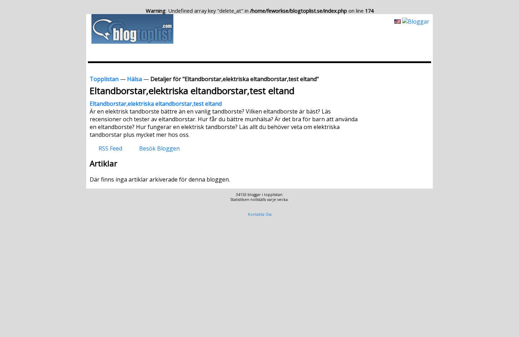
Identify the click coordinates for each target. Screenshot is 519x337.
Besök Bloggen (159, 148)
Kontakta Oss (260, 214)
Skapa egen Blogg (408, 68)
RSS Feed (110, 148)
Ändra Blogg (317, 68)
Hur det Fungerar (359, 68)
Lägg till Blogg (278, 68)
